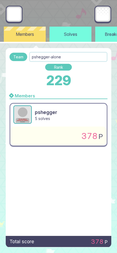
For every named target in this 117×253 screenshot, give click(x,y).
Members (25, 34)
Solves (70, 34)
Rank (58, 67)
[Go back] (14, 14)
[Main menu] (102, 14)
